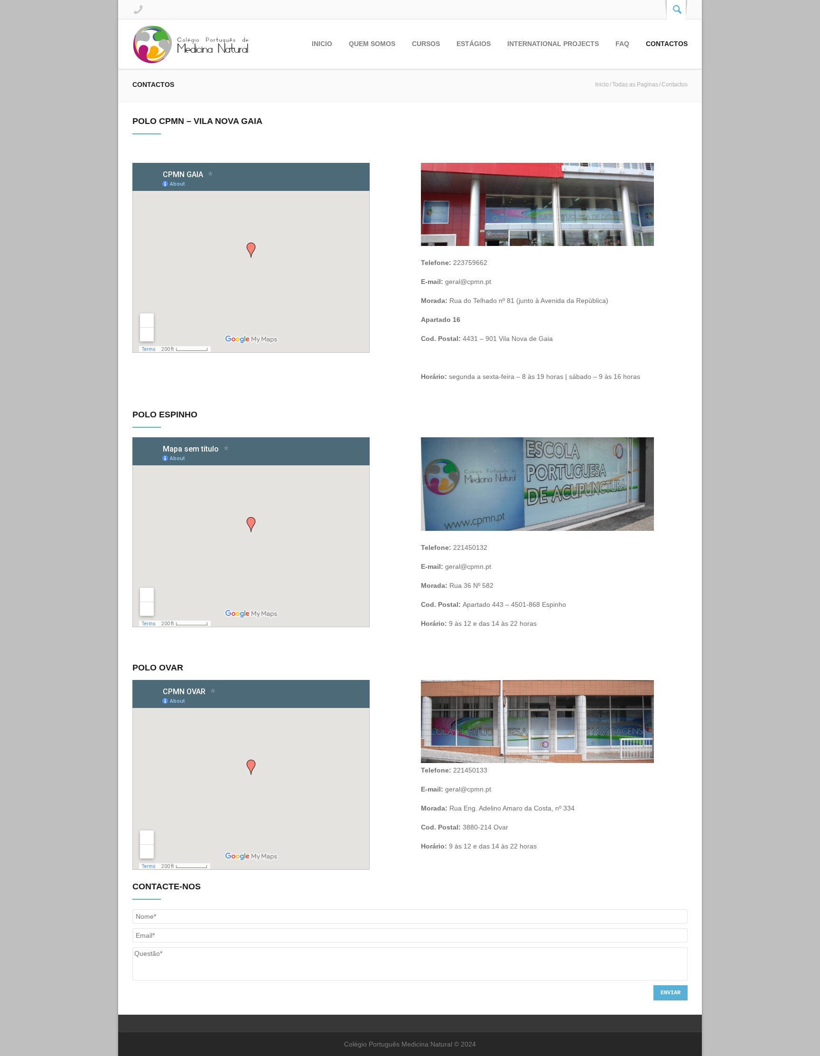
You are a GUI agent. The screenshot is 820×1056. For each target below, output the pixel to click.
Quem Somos (372, 43)
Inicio (322, 43)
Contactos (667, 43)
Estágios (474, 43)
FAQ (622, 43)
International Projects (553, 43)
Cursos (426, 43)
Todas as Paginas (635, 84)
